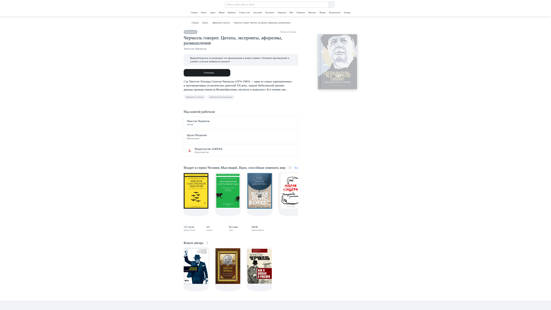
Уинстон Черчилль (195, 48)
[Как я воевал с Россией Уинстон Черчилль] (259, 266)
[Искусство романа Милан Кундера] (291, 191)
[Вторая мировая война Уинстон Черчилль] (196, 266)
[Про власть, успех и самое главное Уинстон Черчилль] (228, 266)
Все (296, 168)
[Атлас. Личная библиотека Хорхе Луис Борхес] (259, 191)
